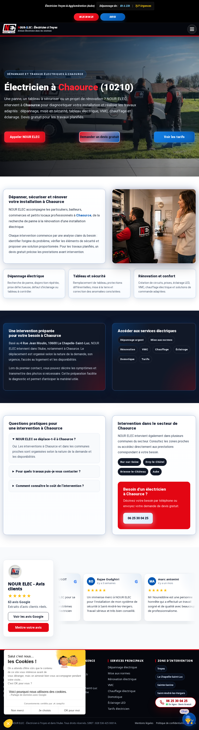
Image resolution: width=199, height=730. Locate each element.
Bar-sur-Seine (129, 461)
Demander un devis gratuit (99, 137)
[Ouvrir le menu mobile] (192, 29)
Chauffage (162, 349)
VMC (145, 349)
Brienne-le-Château (133, 471)
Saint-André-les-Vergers (171, 693)
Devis (113, 16)
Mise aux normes (161, 339)
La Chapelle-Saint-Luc (170, 676)
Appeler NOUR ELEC (25, 137)
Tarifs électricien (118, 709)
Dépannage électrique (122, 667)
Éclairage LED (117, 703)
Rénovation (127, 349)
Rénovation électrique (122, 679)
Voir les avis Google (28, 616)
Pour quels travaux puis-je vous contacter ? (48, 471)
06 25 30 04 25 (86, 16)
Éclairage (182, 349)
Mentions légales (144, 723)
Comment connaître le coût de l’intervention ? (50, 486)
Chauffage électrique (121, 691)
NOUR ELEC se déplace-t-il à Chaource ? (46, 439)
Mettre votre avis (28, 627)
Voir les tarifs (174, 137)
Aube (156, 471)
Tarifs (145, 359)
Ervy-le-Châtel (155, 461)
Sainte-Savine (165, 685)
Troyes (161, 668)
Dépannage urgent (132, 339)
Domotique (127, 359)
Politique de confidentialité (170, 723)
